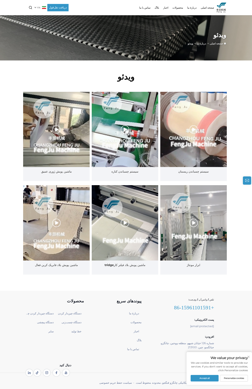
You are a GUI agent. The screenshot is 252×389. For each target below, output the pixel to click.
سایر (51, 331)
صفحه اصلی (207, 7)
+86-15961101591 (194, 308)
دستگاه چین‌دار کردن (69, 313)
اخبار (165, 7)
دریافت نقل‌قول (58, 7)
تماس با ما (145, 7)
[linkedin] (29, 372)
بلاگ (157, 7)
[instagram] (46, 372)
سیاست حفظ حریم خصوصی (115, 382)
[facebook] (56, 372)
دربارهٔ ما (192, 7)
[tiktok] (37, 372)
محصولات (177, 7)
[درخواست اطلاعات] (247, 180)
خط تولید (76, 331)
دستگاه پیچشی (45, 322)
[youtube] (66, 372)
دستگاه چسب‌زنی (71, 322)
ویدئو (190, 43)
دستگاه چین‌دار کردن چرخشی (40, 313)
